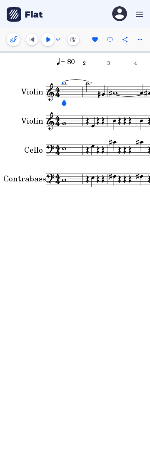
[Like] (95, 39)
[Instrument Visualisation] (73, 39)
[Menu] (138, 14)
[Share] (125, 39)
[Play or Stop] (48, 39)
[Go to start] (32, 39)
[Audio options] (58, 39)
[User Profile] (119, 14)
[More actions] (140, 39)
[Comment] (110, 39)
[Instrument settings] (13, 39)
